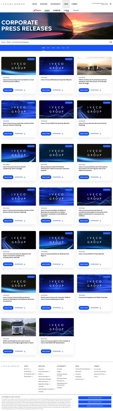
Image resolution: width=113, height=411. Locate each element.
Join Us (96, 376)
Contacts (41, 391)
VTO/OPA (40, 386)
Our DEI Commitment (100, 371)
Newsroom (78, 371)
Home (3, 42)
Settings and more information (95, 406)
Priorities (59, 369)
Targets (59, 371)
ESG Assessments (62, 378)
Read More (46, 308)
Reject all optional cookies (95, 402)
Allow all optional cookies (95, 398)
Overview (41, 369)
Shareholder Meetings (44, 379)
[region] (56, 402)
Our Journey (97, 369)
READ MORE (8, 90)
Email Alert (78, 376)
